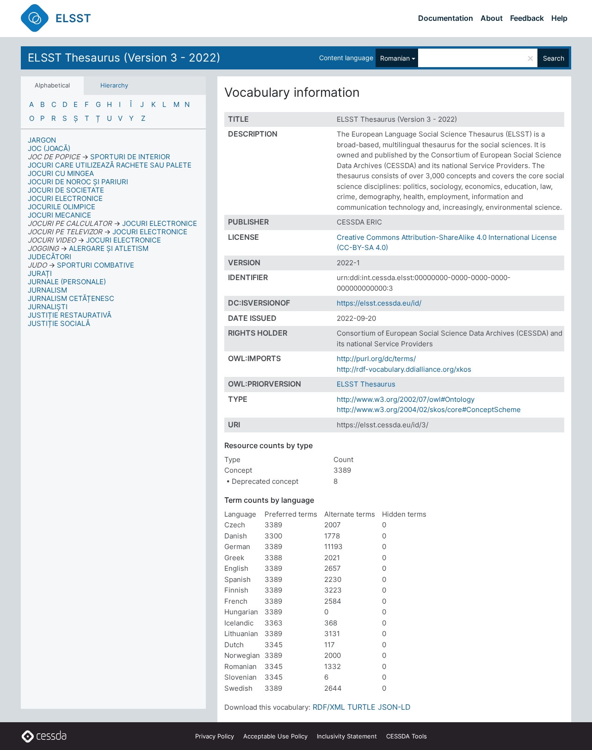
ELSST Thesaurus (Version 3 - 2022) (124, 57)
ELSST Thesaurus (366, 384)
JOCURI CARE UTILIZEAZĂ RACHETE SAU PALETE (109, 165)
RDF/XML (329, 707)
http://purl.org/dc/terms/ (376, 358)
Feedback (527, 18)
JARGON (42, 140)
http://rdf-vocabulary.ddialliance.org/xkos (404, 369)
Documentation (445, 18)
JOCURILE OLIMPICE (61, 206)
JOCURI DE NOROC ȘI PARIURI (78, 181)
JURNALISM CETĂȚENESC (71, 298)
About (492, 18)
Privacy (214, 736)
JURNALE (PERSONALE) (67, 281)
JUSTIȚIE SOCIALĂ (59, 323)
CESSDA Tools (406, 736)
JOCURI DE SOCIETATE (66, 190)
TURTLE (361, 707)
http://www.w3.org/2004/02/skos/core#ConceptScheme (429, 409)
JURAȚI (40, 273)
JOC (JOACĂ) (49, 148)
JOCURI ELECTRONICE (65, 198)
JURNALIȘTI (48, 306)
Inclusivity (347, 736)
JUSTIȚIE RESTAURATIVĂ (69, 315)
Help (559, 18)
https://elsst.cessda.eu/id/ (379, 303)
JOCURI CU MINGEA (61, 173)
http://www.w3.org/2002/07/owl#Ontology (406, 399)
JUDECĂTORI (49, 256)
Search (553, 58)
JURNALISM (47, 290)
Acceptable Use (275, 736)
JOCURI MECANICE (59, 215)
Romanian (395, 58)
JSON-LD (394, 707)
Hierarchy (114, 85)
